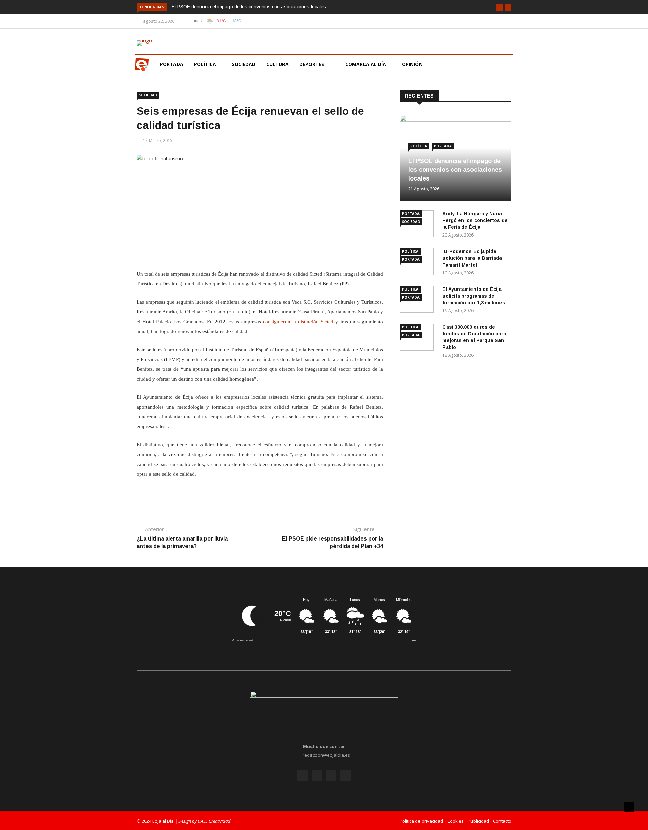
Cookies (455, 821)
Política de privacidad (421, 821)
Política (205, 64)
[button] (499, 7)
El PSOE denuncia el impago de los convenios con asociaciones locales (249, 6)
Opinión (413, 64)
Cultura (277, 64)
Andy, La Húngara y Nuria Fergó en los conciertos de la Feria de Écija (475, 220)
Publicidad (478, 821)
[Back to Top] (629, 807)
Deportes (311, 64)
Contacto (502, 821)
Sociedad (243, 64)
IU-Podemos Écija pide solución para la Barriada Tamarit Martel (472, 258)
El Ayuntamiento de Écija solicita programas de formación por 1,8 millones (473, 295)
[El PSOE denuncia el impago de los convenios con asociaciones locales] (455, 120)
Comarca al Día (366, 64)
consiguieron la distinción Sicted (298, 321)
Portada (171, 64)
